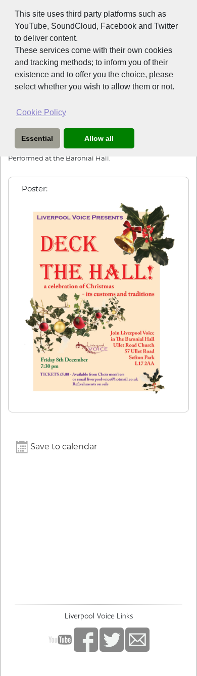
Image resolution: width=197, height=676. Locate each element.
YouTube (60, 640)
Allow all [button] (99, 138)
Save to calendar (62, 446)
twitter (112, 640)
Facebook (86, 640)
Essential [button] (37, 138)
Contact (137, 640)
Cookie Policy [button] (41, 112)
